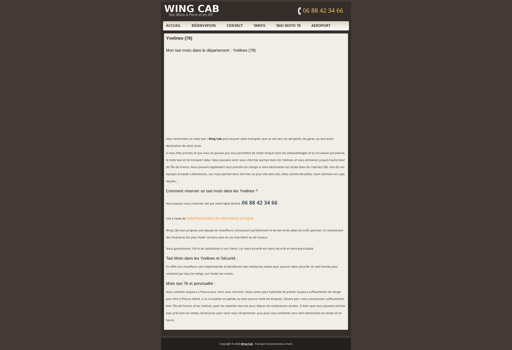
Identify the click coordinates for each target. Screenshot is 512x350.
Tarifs (259, 25)
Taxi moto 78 (288, 25)
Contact (235, 25)
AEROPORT (320, 25)
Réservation (204, 25)
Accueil (173, 25)
